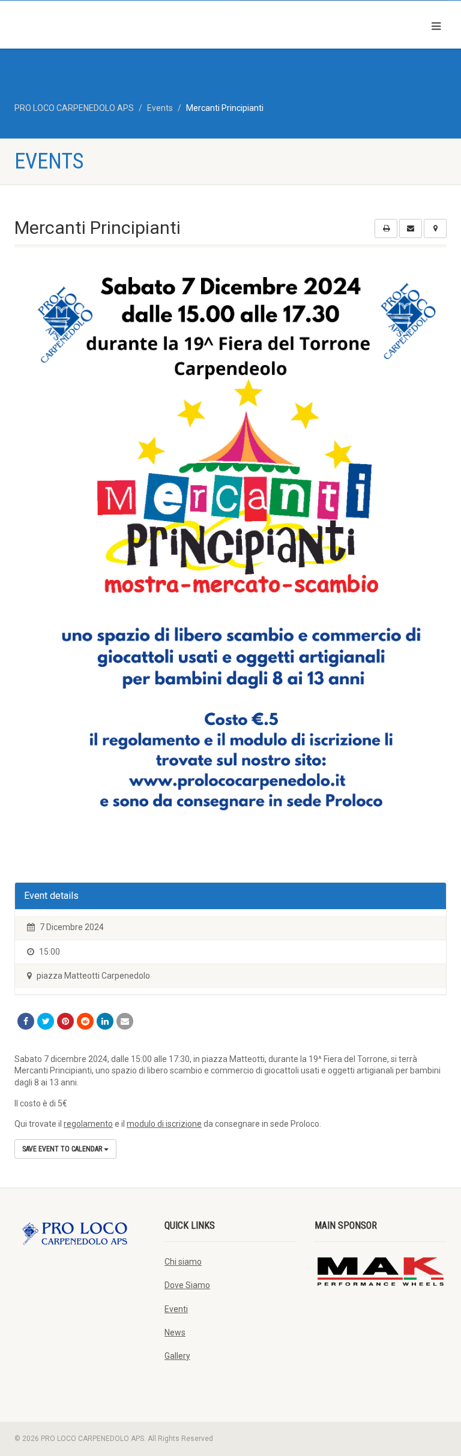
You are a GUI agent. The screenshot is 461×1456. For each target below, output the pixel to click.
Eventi (176, 1309)
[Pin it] (65, 1021)
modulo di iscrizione (164, 1124)
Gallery (177, 1356)
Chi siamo (183, 1262)
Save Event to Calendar (63, 1149)
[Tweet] (45, 1021)
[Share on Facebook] (25, 1021)
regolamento (88, 1124)
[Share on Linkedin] (105, 1021)
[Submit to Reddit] (85, 1021)
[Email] (124, 1021)
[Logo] (117, 24)
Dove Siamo (187, 1285)
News (174, 1332)
